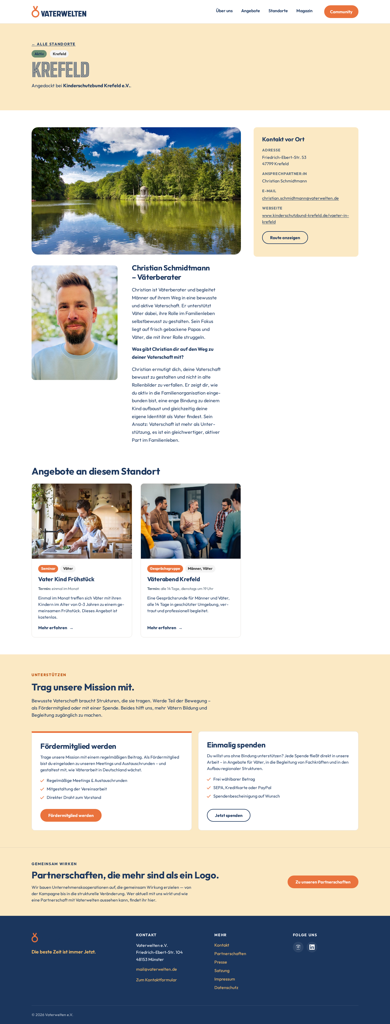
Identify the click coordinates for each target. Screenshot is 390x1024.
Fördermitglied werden (71, 815)
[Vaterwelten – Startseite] (59, 12)
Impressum (224, 979)
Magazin (304, 10)
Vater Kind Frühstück (66, 579)
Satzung (221, 970)
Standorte (278, 10)
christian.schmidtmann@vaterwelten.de (300, 198)
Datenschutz (226, 987)
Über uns (224, 10)
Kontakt (221, 945)
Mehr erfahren (52, 627)
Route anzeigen (289, 239)
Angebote (250, 10)
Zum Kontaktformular (156, 979)
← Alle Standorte (54, 44)
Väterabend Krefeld (173, 579)
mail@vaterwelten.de (156, 969)
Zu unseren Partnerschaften (323, 882)
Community (341, 11)
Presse (220, 962)
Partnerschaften (230, 953)
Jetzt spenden (228, 815)
